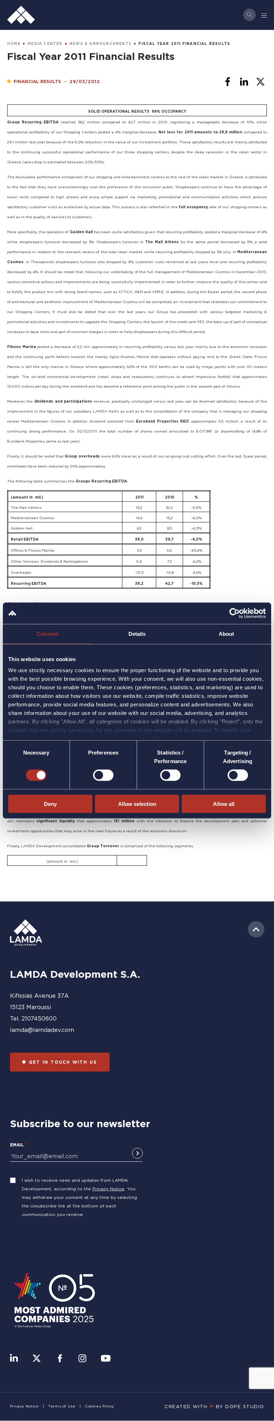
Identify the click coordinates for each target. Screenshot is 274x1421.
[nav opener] (264, 15)
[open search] (249, 15)
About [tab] (226, 633)
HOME (14, 44)
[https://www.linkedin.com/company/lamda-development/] (14, 1359)
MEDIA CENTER (44, 44)
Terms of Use (62, 1406)
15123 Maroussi (30, 1007)
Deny (50, 804)
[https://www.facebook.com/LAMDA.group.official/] (59, 1359)
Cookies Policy (99, 1406)
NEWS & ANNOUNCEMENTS (101, 44)
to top (256, 929)
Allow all (223, 804)
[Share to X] (260, 81)
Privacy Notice (108, 1188)
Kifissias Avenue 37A (39, 995)
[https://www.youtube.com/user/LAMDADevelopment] (106, 1359)
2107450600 (39, 1018)
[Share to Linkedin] (244, 82)
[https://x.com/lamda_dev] (36, 1359)
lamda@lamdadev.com (42, 1030)
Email (17, 1145)
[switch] (103, 775)
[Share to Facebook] (227, 81)
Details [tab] (137, 633)
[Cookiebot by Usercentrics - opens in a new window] (234, 613)
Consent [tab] (47, 633)
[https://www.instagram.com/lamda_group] (82, 1359)
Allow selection (137, 804)
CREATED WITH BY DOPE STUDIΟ (214, 1406)
